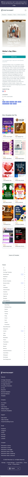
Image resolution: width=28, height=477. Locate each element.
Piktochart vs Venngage (6, 449)
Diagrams (5, 296)
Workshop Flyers (8, 307)
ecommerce (12, 101)
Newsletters (5, 337)
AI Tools (3, 387)
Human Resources (6, 326)
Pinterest (3, 436)
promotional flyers (6, 103)
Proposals (5, 344)
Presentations (5, 341)
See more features (5, 393)
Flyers (14, 14)
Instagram (3, 430)
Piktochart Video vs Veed (7, 451)
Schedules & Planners (7, 350)
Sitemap (3, 462)
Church (6, 317)
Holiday (6, 322)
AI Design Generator (6, 380)
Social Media (5, 352)
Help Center (4, 417)
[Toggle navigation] (25, 10)
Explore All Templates (14, 255)
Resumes (5, 348)
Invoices (4, 331)
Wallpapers (5, 355)
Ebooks (4, 270)
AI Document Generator (7, 382)
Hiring (6, 315)
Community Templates (6, 410)
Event (6, 320)
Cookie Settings (10, 462)
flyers (16, 101)
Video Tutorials (4, 419)
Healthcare (5, 276)
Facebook (3, 428)
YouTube (3, 434)
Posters (4, 339)
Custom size (5, 294)
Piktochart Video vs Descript (8, 455)
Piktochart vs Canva (6, 445)
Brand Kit (3, 389)
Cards (4, 285)
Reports (4, 346)
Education (5, 298)
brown (7, 101)
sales (11, 103)
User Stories (4, 406)
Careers (3, 404)
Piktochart (4, 14)
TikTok (2, 432)
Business (6, 311)
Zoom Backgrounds (7, 359)
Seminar (6, 309)
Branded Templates (5, 391)
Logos (4, 333)
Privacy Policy (16, 464)
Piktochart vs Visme (6, 447)
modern (19, 101)
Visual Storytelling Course (7, 421)
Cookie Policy (19, 462)
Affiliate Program (5, 408)
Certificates (5, 287)
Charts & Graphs (6, 289)
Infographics (5, 328)
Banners (4, 278)
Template (3, 395)
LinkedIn (3, 438)
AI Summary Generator (6, 385)
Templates (10, 14)
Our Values (3, 402)
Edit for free (14, 56)
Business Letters (6, 283)
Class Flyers (7, 304)
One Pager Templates (7, 272)
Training (6, 313)
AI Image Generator (5, 384)
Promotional (7, 324)
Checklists (5, 291)
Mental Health (6, 274)
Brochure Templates (7, 280)
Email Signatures (6, 300)
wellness (14, 103)
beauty (4, 101)
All (3, 267)
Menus (4, 335)
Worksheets (5, 357)
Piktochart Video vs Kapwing (8, 453)
